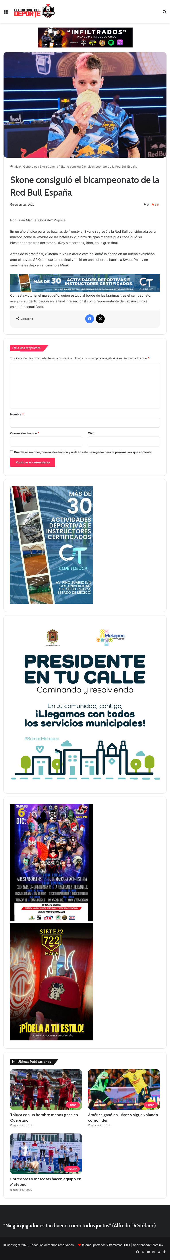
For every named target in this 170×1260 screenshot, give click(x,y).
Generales (30, 166)
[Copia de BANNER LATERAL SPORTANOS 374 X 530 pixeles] (51, 1039)
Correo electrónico (24, 433)
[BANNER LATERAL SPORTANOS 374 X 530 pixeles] (51, 920)
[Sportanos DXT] (35, 11)
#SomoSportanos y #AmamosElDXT (106, 1245)
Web (91, 433)
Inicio (17, 166)
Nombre (17, 414)
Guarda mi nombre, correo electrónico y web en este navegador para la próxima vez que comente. (83, 452)
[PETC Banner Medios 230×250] (85, 784)
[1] (51, 602)
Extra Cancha (49, 166)
